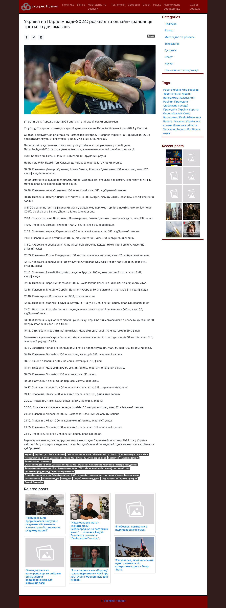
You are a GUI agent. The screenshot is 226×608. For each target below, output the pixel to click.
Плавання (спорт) (130, 458)
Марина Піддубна (90, 478)
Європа (194, 109)
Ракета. (168, 121)
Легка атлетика (32, 478)
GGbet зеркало (195, 6)
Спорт (151, 36)
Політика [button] (68, 4)
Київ (184, 89)
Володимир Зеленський (179, 97)
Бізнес (169, 30)
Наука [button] (157, 4)
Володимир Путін (174, 117)
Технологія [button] (118, 4)
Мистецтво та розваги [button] (97, 6)
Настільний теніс (121, 468)
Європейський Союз (176, 113)
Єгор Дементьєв (110, 478)
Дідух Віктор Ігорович (63, 471)
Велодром (66, 478)
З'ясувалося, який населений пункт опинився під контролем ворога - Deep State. (134, 564)
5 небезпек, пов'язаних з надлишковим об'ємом (131, 528)
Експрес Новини (44, 6)
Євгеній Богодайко (34, 482)
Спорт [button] (146, 4)
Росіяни (168, 101)
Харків (167, 129)
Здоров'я (171, 50)
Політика (171, 23)
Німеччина (194, 117)
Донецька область (185, 125)
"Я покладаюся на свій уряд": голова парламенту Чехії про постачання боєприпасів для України (89, 575)
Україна (29, 454)
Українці (39, 454)
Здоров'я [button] (134, 4)
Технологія (172, 43)
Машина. (179, 121)
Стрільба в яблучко (55, 454)
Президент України (175, 109)
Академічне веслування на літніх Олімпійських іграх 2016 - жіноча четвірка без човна (68, 468)
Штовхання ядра (50, 478)
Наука (169, 63)
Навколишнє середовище (181, 70)
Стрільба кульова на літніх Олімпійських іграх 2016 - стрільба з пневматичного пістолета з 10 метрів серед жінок (82, 475)
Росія (166, 89)
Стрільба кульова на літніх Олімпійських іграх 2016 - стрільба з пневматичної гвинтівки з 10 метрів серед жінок (81, 464)
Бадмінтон (113, 458)
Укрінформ (179, 129)
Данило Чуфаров (128, 478)
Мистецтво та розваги (179, 37)
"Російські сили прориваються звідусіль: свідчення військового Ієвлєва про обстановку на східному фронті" (42, 524)
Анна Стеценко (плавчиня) (38, 461)
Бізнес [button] (81, 4)
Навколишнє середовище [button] (172, 6)
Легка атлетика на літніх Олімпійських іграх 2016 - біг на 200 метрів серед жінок (107, 454)
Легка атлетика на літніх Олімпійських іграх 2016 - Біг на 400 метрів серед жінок (65, 458)
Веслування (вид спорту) (37, 471)
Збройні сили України (177, 93)
